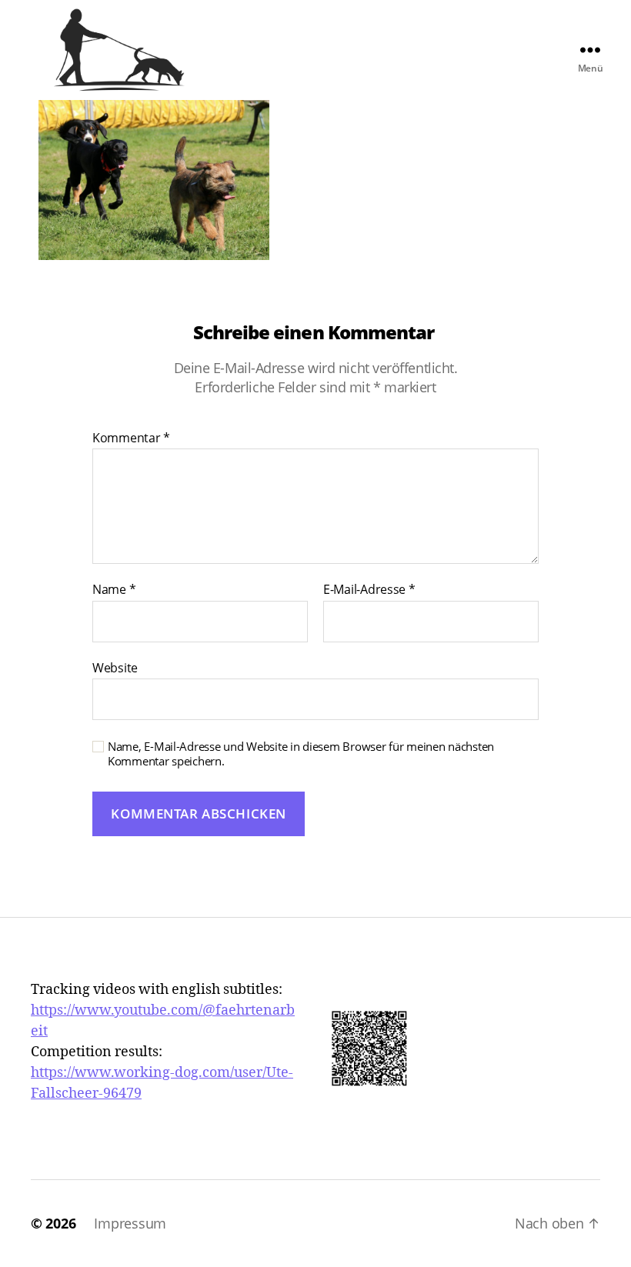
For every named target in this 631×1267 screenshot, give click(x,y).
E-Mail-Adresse (369, 590)
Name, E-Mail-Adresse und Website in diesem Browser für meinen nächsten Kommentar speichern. (301, 754)
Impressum (130, 1223)
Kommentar (131, 438)
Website (115, 667)
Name (113, 590)
